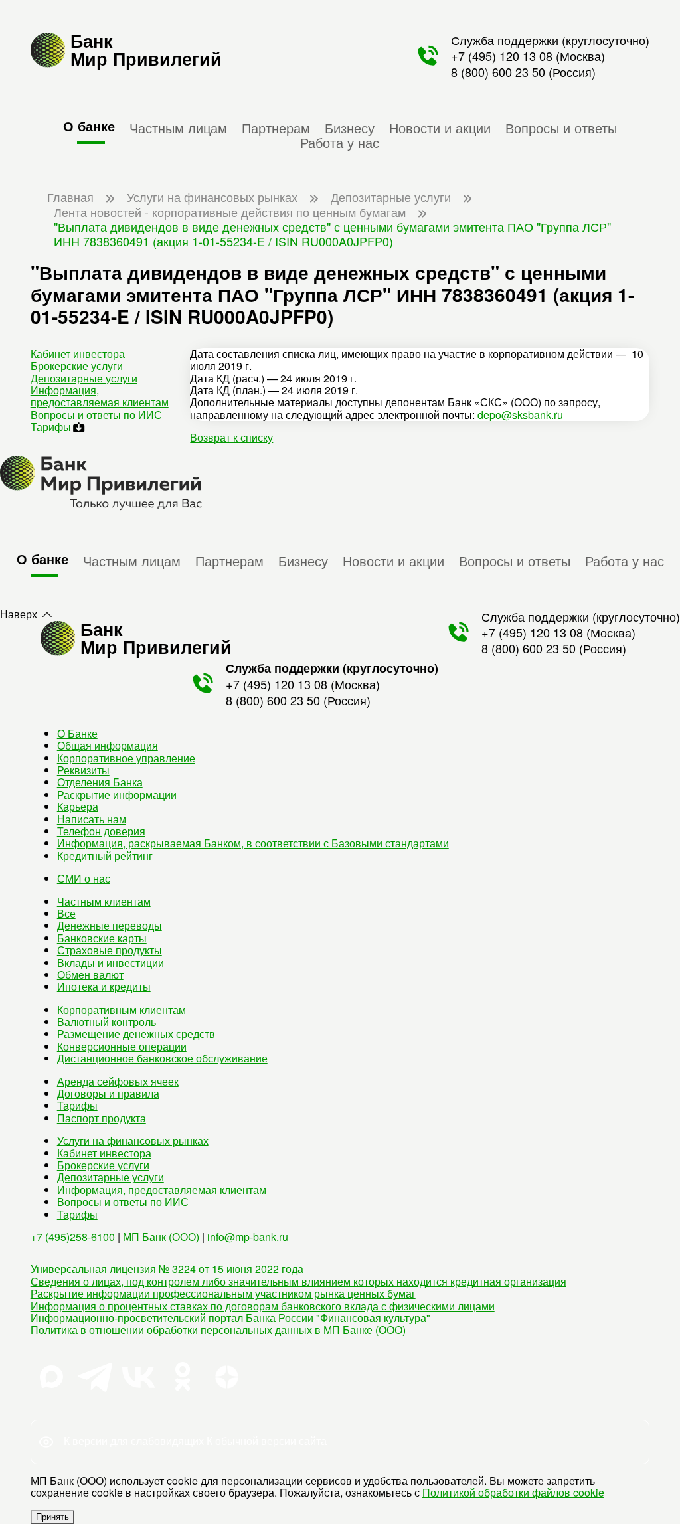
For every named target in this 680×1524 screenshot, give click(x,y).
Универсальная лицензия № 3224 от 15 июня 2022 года (167, 1268)
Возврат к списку (231, 437)
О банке (89, 125)
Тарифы (51, 426)
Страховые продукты (109, 950)
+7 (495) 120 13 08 (501, 55)
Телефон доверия (101, 831)
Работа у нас (339, 142)
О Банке (77, 733)
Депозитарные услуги (84, 378)
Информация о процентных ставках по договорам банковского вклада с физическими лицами (263, 1305)
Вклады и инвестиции (110, 962)
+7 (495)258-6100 (73, 1236)
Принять (52, 1517)
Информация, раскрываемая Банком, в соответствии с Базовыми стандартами (253, 843)
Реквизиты (83, 770)
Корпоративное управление (126, 758)
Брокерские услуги (77, 365)
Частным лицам (178, 127)
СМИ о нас (83, 878)
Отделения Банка (100, 782)
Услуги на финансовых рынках (133, 1140)
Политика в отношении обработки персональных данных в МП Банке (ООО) (218, 1329)
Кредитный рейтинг (105, 855)
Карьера (77, 806)
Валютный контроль (106, 1021)
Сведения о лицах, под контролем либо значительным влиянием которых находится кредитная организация (298, 1281)
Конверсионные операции (122, 1046)
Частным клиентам (104, 901)
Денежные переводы (109, 925)
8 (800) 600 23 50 (498, 71)
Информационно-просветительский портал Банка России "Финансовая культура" (230, 1317)
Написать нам (91, 819)
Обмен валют (90, 974)
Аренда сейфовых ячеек (118, 1081)
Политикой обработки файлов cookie (513, 1492)
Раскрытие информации (117, 794)
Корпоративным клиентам (121, 1009)
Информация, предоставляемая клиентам (100, 396)
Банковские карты (102, 938)
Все (66, 913)
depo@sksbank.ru (520, 414)
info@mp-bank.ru (247, 1236)
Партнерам (276, 127)
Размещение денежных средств (136, 1033)
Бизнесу (350, 127)
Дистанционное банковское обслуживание (162, 1058)
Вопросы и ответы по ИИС (96, 414)
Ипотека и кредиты (104, 986)
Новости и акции (440, 127)
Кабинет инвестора (78, 353)
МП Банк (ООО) (161, 1236)
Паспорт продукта (101, 1118)
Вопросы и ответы (561, 127)
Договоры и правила (108, 1093)
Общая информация (107, 745)
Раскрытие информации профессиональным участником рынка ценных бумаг (223, 1293)
